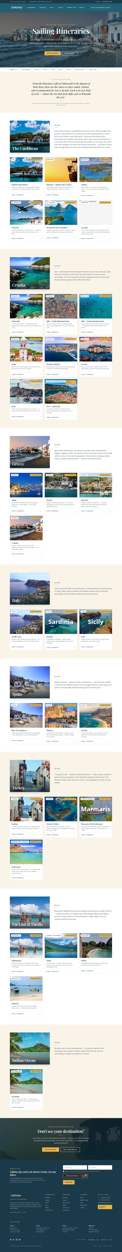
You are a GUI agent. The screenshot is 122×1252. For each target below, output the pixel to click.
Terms (99, 1246)
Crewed (65, 1200)
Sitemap (110, 1246)
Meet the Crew (84, 1200)
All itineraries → (49, 1210)
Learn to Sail (66, 1207)
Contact (97, 1)
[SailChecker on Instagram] (14, 1239)
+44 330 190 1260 (107, 1)
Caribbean (47, 1197)
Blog (52, 7)
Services (42, 7)
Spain (61, 69)
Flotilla (64, 1205)
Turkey (69, 69)
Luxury (60, 7)
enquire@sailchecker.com (104, 1202)
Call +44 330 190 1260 (70, 1149)
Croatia (37, 69)
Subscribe (69, 1182)
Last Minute (66, 1210)
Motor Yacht (66, 1202)
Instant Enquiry (52, 53)
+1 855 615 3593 (103, 1200)
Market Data (72, 7)
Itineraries (31, 7)
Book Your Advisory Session (100, 7)
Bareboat (65, 1197)
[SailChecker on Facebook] (11, 1239)
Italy (53, 69)
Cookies (105, 1246)
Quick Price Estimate (102, 1207)
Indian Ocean (93, 69)
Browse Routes (69, 53)
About (81, 7)
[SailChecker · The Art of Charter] (16, 8)
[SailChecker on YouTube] (19, 1239)
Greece (45, 69)
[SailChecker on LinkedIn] (17, 1239)
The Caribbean (26, 69)
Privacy (95, 1246)
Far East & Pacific (80, 69)
